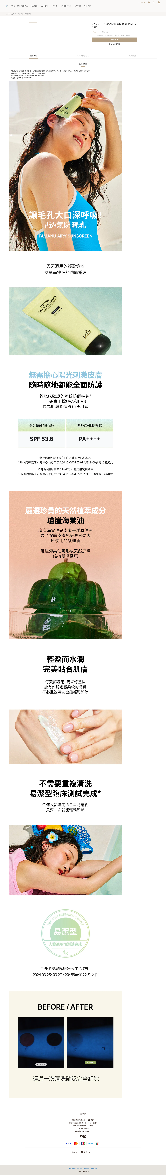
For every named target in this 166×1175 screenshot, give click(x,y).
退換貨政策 (93, 1168)
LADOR (34, 6)
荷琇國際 (78, 6)
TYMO (55, 6)
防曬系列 (28, 14)
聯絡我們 (114, 40)
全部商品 (9, 14)
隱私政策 (79, 1168)
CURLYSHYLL (22, 6)
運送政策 (86, 1168)
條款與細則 (72, 1168)
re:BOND (45, 6)
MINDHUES (66, 6)
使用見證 (87, 6)
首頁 (13, 6)
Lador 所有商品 (18, 14)
